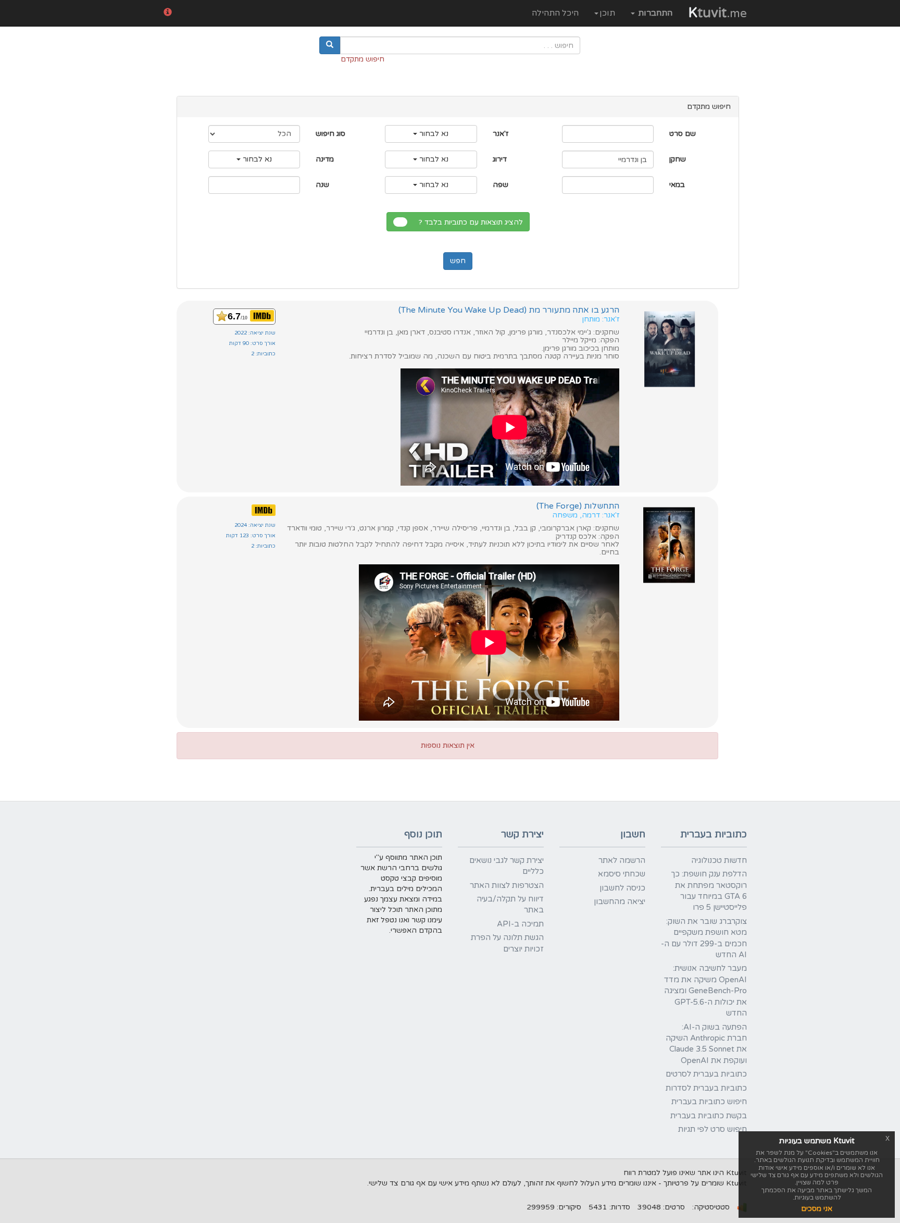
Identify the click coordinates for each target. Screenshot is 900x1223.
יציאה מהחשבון (619, 901)
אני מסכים (816, 1208)
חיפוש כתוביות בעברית (709, 1101)
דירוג (500, 159)
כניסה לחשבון (622, 888)
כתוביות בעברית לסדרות (706, 1088)
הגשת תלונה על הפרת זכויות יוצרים (507, 943)
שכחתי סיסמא (621, 874)
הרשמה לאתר (621, 860)
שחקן (677, 159)
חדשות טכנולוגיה (719, 860)
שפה (500, 184)
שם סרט (682, 133)
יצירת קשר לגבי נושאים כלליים (506, 866)
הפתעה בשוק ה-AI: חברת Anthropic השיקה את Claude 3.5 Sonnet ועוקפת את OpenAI (706, 1043)
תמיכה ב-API (520, 924)
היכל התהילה (555, 13)
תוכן (607, 13)
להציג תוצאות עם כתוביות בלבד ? (473, 222)
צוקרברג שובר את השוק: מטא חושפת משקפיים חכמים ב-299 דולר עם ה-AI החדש (704, 938)
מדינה (325, 159)
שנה (322, 184)
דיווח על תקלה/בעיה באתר (510, 904)
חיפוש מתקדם (362, 59)
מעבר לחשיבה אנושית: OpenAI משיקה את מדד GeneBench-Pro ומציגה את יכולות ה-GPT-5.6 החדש (705, 990)
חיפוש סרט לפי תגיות (712, 1129)
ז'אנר (500, 133)
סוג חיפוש (330, 133)
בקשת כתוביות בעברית (708, 1115)
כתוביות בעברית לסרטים (706, 1074)
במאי (677, 184)
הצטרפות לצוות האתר (507, 885)
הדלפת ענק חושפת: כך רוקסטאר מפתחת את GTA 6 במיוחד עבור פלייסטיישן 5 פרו (709, 890)
